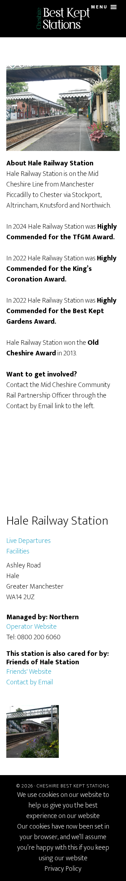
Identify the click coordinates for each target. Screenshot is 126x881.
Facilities (17, 551)
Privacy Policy (63, 869)
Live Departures (28, 541)
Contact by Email (29, 682)
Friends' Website (28, 672)
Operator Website (31, 627)
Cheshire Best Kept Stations (73, 786)
